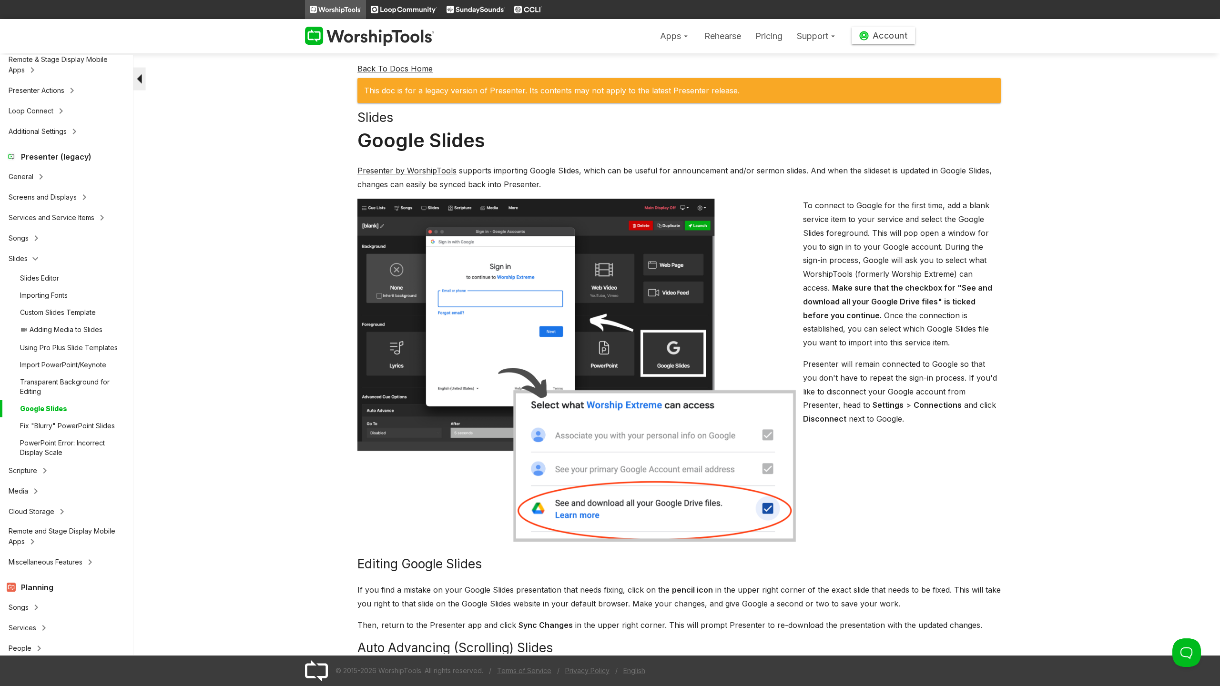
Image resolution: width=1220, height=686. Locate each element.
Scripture (30, 470)
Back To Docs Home (395, 68)
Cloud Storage (38, 511)
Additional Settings (44, 131)
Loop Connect (38, 111)
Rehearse (722, 36)
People (27, 648)
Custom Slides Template (58, 312)
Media (25, 491)
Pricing (769, 36)
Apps (675, 36)
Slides (25, 258)
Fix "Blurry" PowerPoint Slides (67, 426)
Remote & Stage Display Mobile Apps (58, 65)
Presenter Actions (43, 90)
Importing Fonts (44, 295)
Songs (25, 238)
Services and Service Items (58, 217)
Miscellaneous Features (52, 562)
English (634, 670)
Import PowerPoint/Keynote (63, 365)
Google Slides (43, 408)
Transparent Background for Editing (65, 386)
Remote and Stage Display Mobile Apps (62, 537)
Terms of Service (524, 670)
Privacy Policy (587, 670)
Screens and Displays (49, 197)
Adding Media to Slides (61, 329)
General (28, 176)
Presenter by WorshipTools (407, 170)
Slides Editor (39, 278)
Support (817, 36)
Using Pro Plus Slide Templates (69, 347)
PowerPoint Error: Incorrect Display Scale (62, 447)
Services (29, 628)
